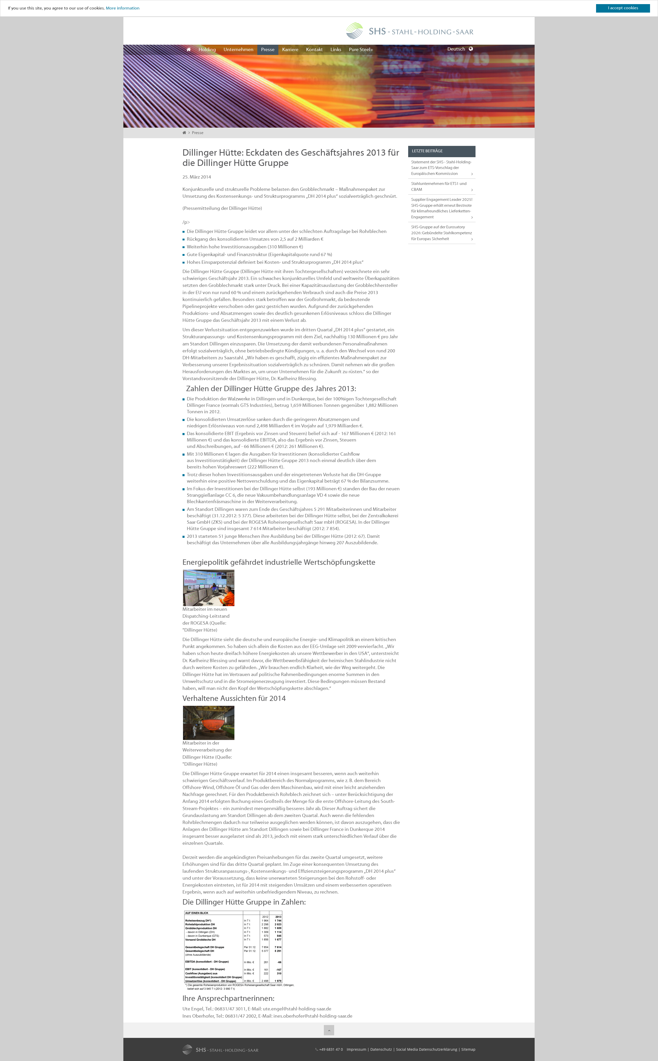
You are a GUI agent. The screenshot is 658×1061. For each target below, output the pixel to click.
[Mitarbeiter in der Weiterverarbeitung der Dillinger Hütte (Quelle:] (208, 723)
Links (336, 49)
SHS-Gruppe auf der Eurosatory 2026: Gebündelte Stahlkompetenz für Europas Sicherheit (441, 233)
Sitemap (468, 1049)
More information (123, 8)
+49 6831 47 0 (331, 1049)
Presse (268, 49)
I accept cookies (623, 8)
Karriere (290, 49)
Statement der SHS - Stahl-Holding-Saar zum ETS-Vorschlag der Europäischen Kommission (441, 168)
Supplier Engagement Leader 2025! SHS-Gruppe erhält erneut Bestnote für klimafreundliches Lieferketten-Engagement (441, 209)
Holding (207, 49)
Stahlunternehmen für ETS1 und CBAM (439, 187)
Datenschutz (381, 1049)
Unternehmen (238, 49)
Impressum (356, 1049)
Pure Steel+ (361, 49)
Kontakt (314, 49)
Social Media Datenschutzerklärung (426, 1049)
